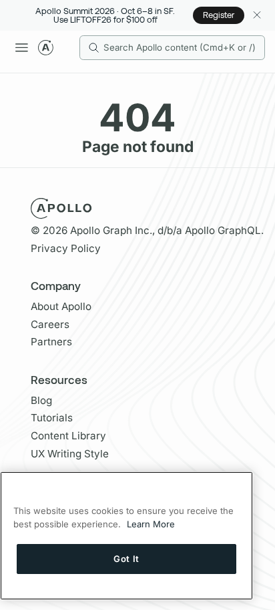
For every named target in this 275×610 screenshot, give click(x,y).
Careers (50, 324)
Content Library (68, 435)
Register (218, 14)
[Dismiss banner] (256, 15)
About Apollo (61, 306)
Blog (41, 400)
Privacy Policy (66, 248)
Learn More (151, 524)
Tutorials (52, 417)
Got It (126, 558)
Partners (51, 341)
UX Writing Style (70, 453)
